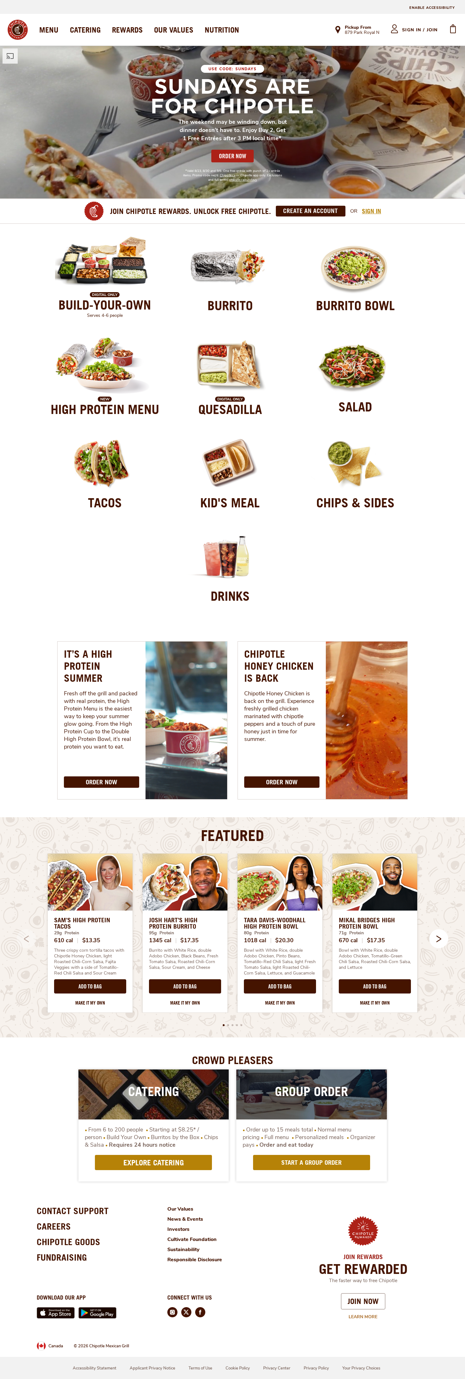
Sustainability (183, 1249)
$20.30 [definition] (284, 940)
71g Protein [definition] (351, 933)
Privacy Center (276, 1368)
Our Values (180, 1209)
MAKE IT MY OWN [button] (90, 1003)
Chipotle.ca (227, 175)
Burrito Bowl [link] (355, 305)
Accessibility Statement (94, 1368)
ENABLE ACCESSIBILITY (432, 7)
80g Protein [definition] (256, 933)
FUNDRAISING (62, 1257)
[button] (438, 938)
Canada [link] (55, 1346)
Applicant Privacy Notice (152, 1368)
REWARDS (127, 29)
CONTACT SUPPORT (72, 1211)
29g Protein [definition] (66, 933)
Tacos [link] (105, 502)
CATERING (85, 29)
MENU (49, 29)
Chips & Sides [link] (355, 502)
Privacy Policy (316, 1368)
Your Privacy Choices (361, 1368)
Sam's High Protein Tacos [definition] (82, 923)
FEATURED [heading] (232, 835)
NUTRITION (222, 29)
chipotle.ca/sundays (243, 180)
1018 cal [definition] (255, 940)
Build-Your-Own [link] (105, 304)
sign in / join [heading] (420, 30)
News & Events (185, 1219)
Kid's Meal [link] (230, 502)
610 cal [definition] (63, 940)
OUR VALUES (173, 29)
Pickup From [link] (358, 27)
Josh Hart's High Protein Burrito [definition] (173, 923)
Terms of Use (200, 1368)
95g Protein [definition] (161, 933)
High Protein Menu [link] (105, 409)
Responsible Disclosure (194, 1259)
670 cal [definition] (348, 940)
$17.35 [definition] (189, 940)
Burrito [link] (230, 305)
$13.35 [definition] (91, 940)
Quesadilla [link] (230, 409)
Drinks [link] (230, 596)
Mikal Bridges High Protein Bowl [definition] (367, 923)
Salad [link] (355, 406)
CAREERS (54, 1226)
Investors (178, 1229)
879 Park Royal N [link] (362, 32)
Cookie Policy (238, 1368)
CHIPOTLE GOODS (68, 1242)
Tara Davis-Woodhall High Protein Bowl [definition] (275, 923)
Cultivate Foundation (192, 1239)
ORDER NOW (232, 156)
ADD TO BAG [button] (90, 986)
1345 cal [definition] (160, 940)
